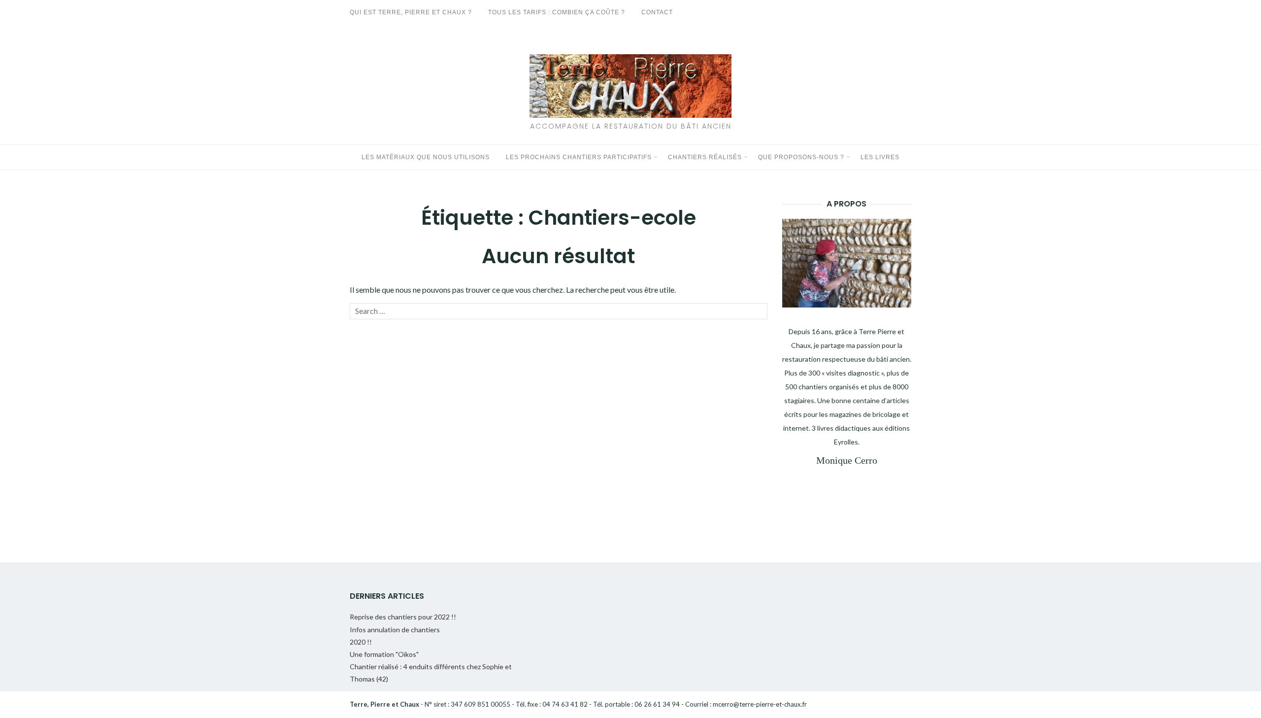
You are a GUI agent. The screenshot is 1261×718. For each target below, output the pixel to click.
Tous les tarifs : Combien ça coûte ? (556, 12)
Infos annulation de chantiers (395, 629)
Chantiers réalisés (705, 157)
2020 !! (361, 642)
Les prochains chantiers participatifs (579, 157)
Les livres (880, 157)
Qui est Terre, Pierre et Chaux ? (411, 12)
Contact (657, 12)
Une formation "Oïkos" (384, 654)
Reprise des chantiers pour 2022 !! (403, 617)
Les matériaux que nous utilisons (426, 157)
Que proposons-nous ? (801, 157)
